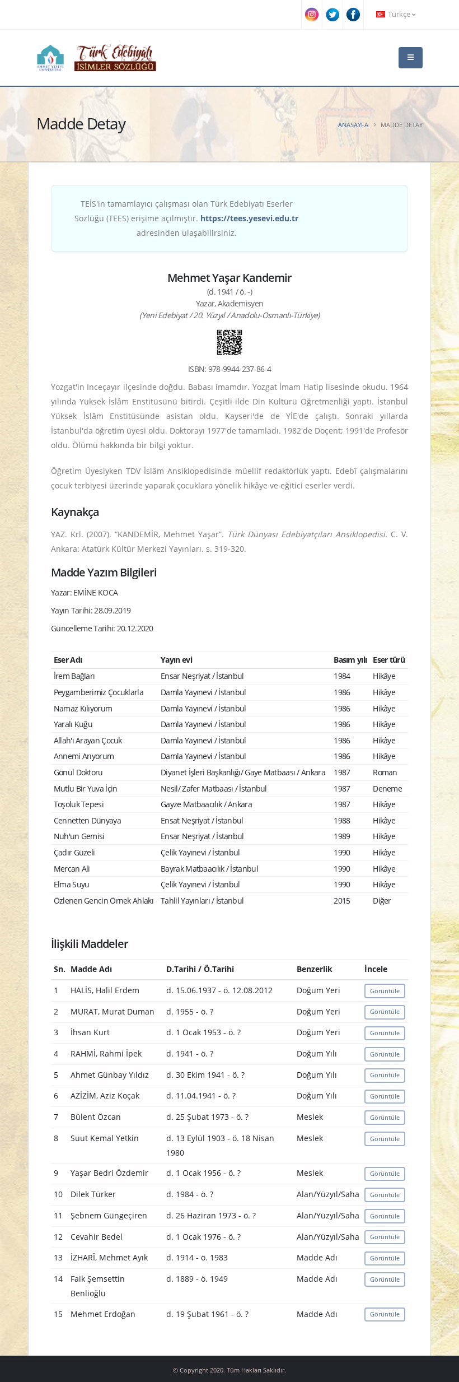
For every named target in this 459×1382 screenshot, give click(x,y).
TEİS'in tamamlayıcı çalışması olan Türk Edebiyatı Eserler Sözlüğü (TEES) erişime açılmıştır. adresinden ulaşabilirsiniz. (186, 218)
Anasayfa (353, 124)
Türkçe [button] (399, 14)
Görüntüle (385, 991)
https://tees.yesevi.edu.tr (249, 218)
